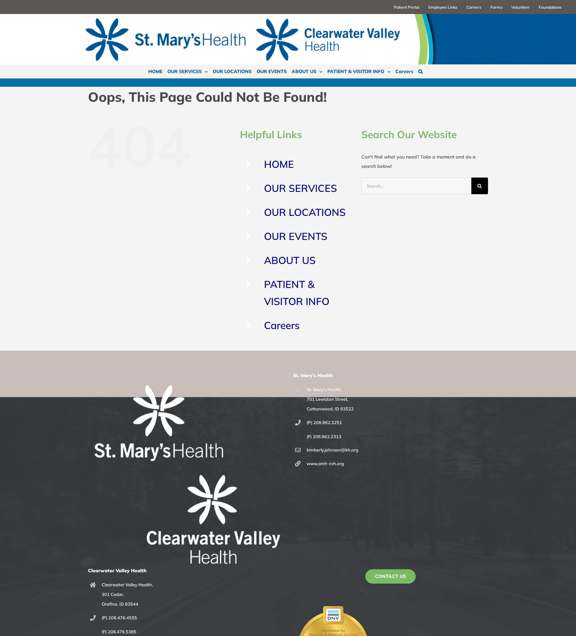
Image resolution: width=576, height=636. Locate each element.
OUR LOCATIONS (305, 212)
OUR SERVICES (300, 188)
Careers (282, 325)
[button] (420, 71)
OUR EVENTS (295, 236)
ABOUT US (290, 260)
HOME (279, 164)
